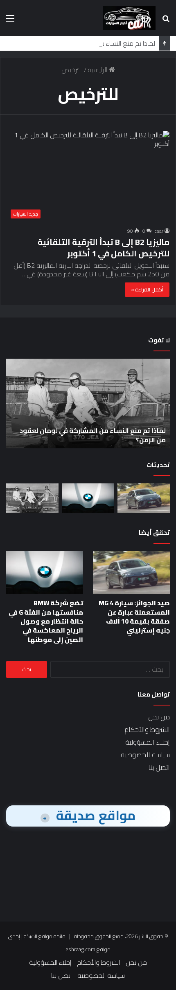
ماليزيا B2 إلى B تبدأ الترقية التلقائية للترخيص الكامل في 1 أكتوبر (103, 247)
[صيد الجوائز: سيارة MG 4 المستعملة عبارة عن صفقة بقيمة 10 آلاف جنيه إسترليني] (143, 498)
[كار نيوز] (129, 18)
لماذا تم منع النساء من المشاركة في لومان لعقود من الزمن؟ (93, 434)
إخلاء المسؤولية (147, 742)
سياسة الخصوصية (145, 754)
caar (159, 231)
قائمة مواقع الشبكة (44, 936)
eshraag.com (80, 949)
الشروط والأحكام (147, 729)
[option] (88, 403)
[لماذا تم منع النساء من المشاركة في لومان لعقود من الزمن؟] (32, 498)
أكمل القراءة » (147, 289)
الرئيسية (98, 70)
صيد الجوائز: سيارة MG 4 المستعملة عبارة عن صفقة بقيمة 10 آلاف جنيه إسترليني (134, 616)
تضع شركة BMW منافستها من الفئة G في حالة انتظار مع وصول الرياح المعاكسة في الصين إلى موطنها (46, 621)
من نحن (159, 716)
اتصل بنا (159, 767)
